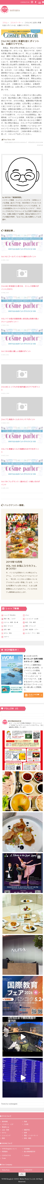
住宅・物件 (7, 629)
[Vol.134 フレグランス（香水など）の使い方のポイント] (22, 468)
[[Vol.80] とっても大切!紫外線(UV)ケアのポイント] (22, 374)
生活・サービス (8, 626)
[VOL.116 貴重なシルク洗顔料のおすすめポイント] (22, 436)
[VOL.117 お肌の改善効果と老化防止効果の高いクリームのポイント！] (22, 306)
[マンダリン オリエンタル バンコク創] (22, 914)
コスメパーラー (16, 22)
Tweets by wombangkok (9, 1104)
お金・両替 (5, 1130)
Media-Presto (6, 1170)
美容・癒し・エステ (9, 618)
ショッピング (6, 1135)
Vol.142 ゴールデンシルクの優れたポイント (18, 256)
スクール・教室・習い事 (11, 622)
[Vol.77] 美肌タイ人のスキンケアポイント (18, 419)
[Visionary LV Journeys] (22, 1037)
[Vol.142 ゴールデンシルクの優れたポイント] (22, 243)
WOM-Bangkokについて (9, 1149)
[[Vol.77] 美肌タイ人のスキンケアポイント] (22, 406)
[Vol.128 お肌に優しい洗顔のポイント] (22, 338)
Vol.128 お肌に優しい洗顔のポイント (16, 351)
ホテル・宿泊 (8, 633)
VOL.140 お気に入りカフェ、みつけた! (22, 567)
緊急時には (5, 1127)
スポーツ (6, 636)
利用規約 (5, 1151)
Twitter (4, 1158)
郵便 (3, 1138)
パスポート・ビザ (7, 1124)
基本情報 (5, 1121)
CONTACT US (25, 2)
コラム (4, 22)
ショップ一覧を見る (9, 615)
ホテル (4, 1132)
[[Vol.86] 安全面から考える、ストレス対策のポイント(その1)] (22, 273)
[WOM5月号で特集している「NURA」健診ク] (22, 955)
